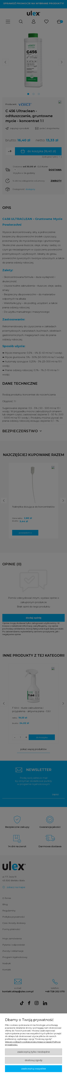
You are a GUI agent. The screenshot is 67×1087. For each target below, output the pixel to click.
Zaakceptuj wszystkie (33, 1068)
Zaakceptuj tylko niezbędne (33, 1052)
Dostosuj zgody (33, 1060)
